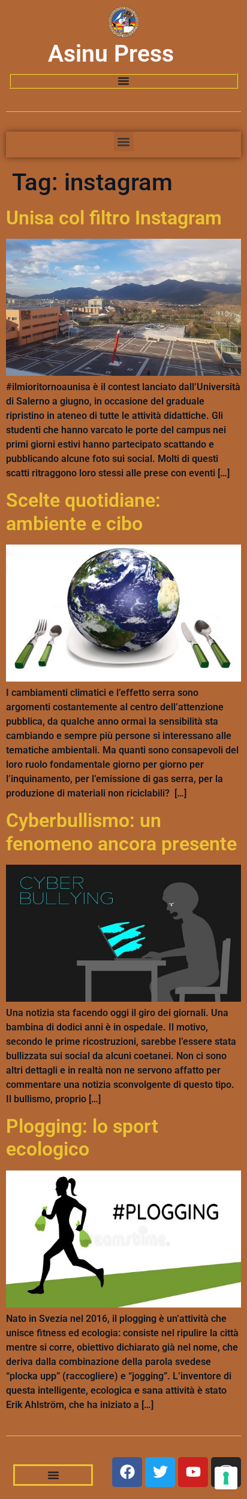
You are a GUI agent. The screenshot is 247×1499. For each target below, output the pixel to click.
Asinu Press (111, 54)
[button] (124, 141)
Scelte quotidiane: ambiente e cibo (83, 511)
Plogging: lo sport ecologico (82, 1137)
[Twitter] (160, 1472)
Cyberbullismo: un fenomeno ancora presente (121, 832)
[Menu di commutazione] (123, 81)
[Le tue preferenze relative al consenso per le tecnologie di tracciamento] (226, 1478)
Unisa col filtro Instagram (114, 217)
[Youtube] (193, 1472)
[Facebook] (127, 1472)
